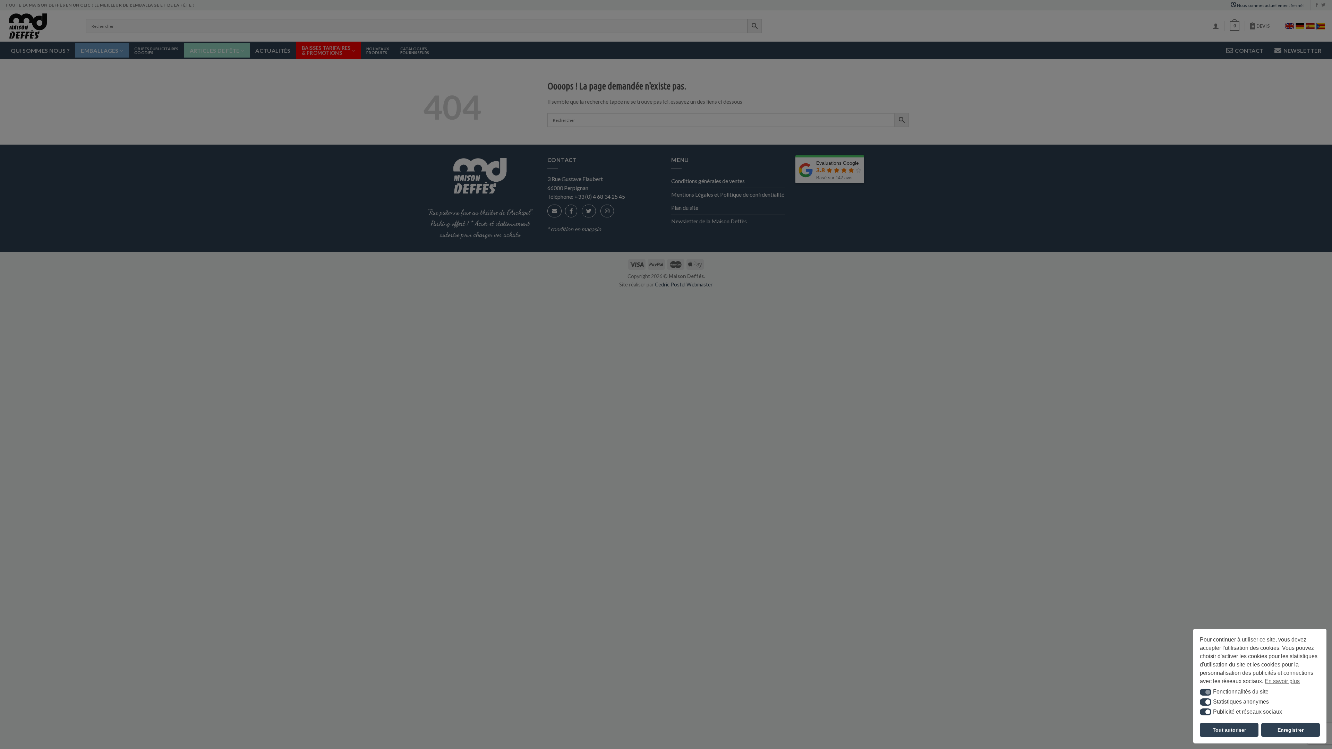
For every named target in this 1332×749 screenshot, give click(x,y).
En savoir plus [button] (1282, 681)
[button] (1205, 692)
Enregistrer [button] (1291, 730)
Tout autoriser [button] (1229, 730)
